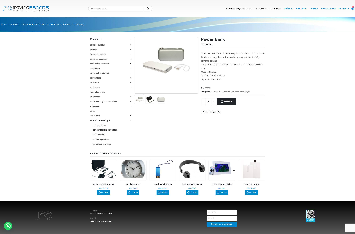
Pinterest (219, 112)
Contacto (344, 8)
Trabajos (314, 8)
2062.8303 (263, 8)
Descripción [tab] (207, 44)
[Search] (148, 8)
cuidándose (95, 68)
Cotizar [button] (104, 192)
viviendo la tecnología (241, 92)
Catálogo (288, 8)
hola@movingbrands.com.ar (240, 8)
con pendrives (99, 134)
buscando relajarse (98, 54)
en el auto (94, 82)
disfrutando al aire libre (99, 73)
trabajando (95, 106)
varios (92, 111)
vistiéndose (95, 115)
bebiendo (94, 49)
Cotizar (228, 101)
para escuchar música (102, 144)
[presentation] (135, 65)
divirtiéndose (95, 78)
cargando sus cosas (98, 59)
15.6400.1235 (274, 8)
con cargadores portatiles (221, 92)
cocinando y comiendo (99, 63)
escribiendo (95, 87)
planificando (95, 96)
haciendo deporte (97, 92)
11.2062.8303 (95, 214)
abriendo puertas (97, 44)
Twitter (208, 112)
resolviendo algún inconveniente (103, 101)
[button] (8, 226)
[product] (103, 169)
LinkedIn (213, 112)
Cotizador (301, 8)
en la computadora (101, 139)
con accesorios (99, 125)
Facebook (203, 112)
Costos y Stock (328, 8)
